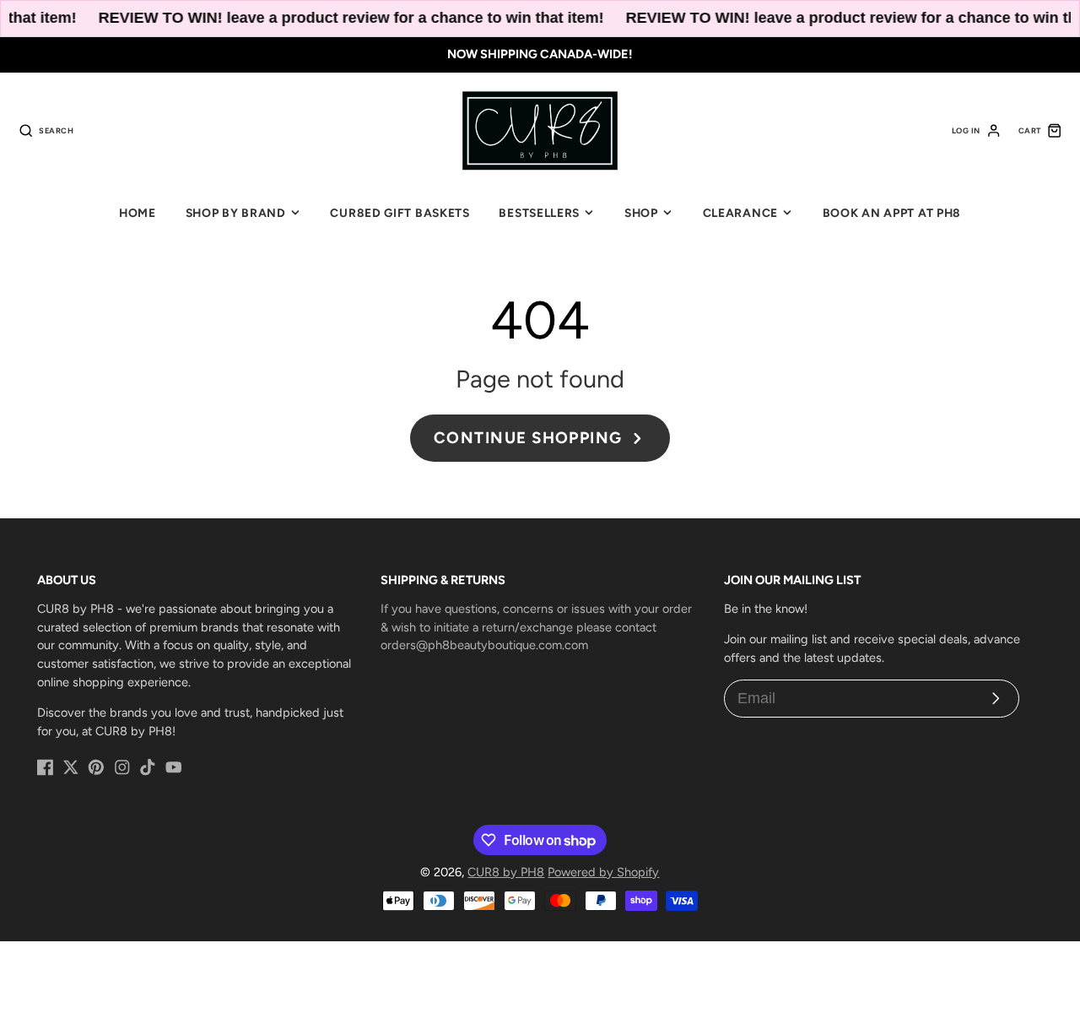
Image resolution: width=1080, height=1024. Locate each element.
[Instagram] (122, 767)
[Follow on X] (70, 767)
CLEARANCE (740, 212)
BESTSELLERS (539, 212)
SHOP (641, 212)
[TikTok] (147, 767)
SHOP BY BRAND (236, 212)
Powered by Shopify (603, 872)
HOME (137, 212)
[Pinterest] (96, 767)
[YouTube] (173, 767)
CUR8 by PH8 (505, 872)
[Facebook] (45, 767)
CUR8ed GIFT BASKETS (399, 212)
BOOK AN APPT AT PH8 (892, 212)
